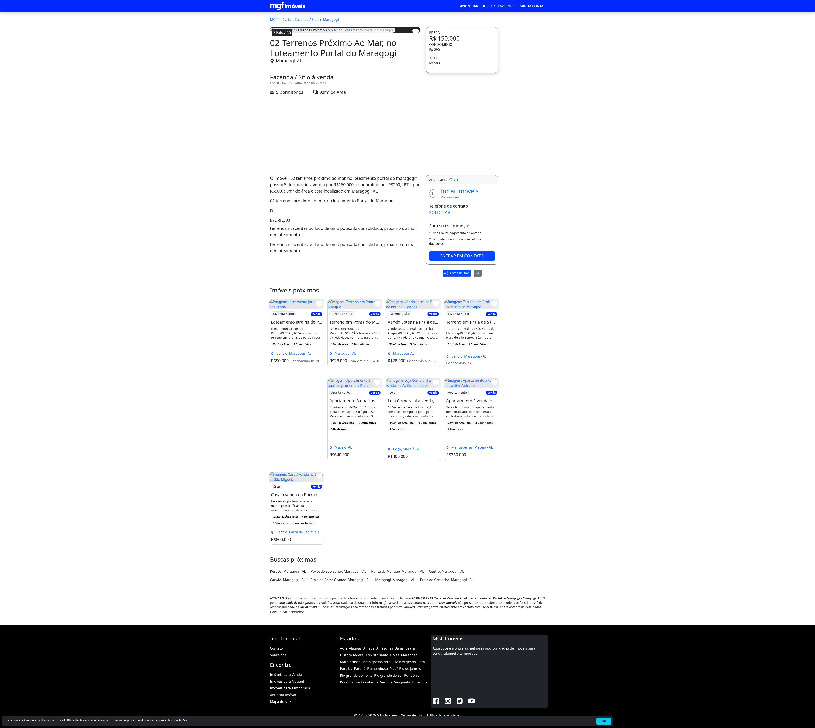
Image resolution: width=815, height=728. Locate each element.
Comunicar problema (287, 611)
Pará (421, 662)
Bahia (399, 648)
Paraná (359, 668)
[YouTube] (471, 700)
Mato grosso (350, 662)
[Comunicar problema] (478, 273)
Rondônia (412, 675)
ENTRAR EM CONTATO (462, 256)
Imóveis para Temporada (290, 688)
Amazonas (384, 648)
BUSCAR (488, 6)
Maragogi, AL (289, 61)
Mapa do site (280, 701)
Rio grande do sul (388, 675)
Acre (343, 648)
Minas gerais (405, 662)
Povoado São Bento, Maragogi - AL (338, 571)
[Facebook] (436, 700)
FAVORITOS (507, 6)
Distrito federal (352, 655)
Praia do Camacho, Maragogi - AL (446, 579)
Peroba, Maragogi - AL (288, 571)
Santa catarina (366, 682)
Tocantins (419, 682)
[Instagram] (447, 700)
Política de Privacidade (80, 720)
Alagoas (355, 648)
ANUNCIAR (469, 6)
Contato (276, 648)
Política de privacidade (443, 715)
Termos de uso (411, 715)
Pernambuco (377, 668)
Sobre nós (278, 655)
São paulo (402, 682)
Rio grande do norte (356, 675)
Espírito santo (377, 655)
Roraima (347, 682)
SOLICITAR (439, 212)
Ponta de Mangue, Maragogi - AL (397, 571)
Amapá (369, 648)
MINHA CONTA (531, 6)
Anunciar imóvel (283, 695)
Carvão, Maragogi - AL (287, 579)
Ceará (410, 648)
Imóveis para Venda (286, 674)
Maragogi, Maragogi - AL (395, 579)
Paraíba (346, 668)
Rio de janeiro (410, 668)
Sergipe (386, 682)
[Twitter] (459, 700)
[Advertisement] (345, 135)
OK (604, 721)
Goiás (394, 655)
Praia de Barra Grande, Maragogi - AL (340, 579)
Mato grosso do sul (377, 662)
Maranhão (409, 655)
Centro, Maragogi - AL (446, 571)
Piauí (394, 668)
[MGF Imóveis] (288, 6)
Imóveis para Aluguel (287, 681)
